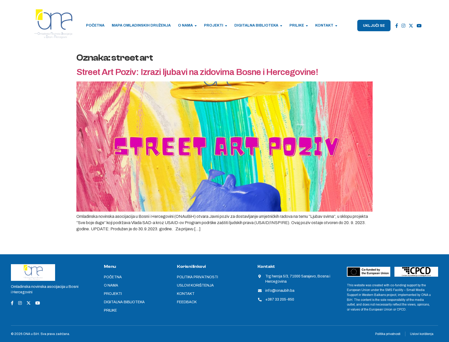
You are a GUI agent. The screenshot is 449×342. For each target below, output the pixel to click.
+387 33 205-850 (279, 299)
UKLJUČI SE (374, 26)
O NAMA (185, 25)
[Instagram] (403, 25)
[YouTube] (419, 25)
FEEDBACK (187, 302)
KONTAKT (324, 25)
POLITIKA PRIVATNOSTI (197, 277)
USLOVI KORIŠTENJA (195, 285)
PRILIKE (296, 25)
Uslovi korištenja (421, 334)
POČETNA (95, 25)
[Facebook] (396, 25)
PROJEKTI (213, 25)
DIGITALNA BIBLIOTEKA (256, 25)
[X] (411, 25)
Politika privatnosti (387, 334)
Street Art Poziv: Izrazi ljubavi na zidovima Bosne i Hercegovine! (197, 72)
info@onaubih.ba (279, 291)
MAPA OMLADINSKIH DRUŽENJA (141, 25)
